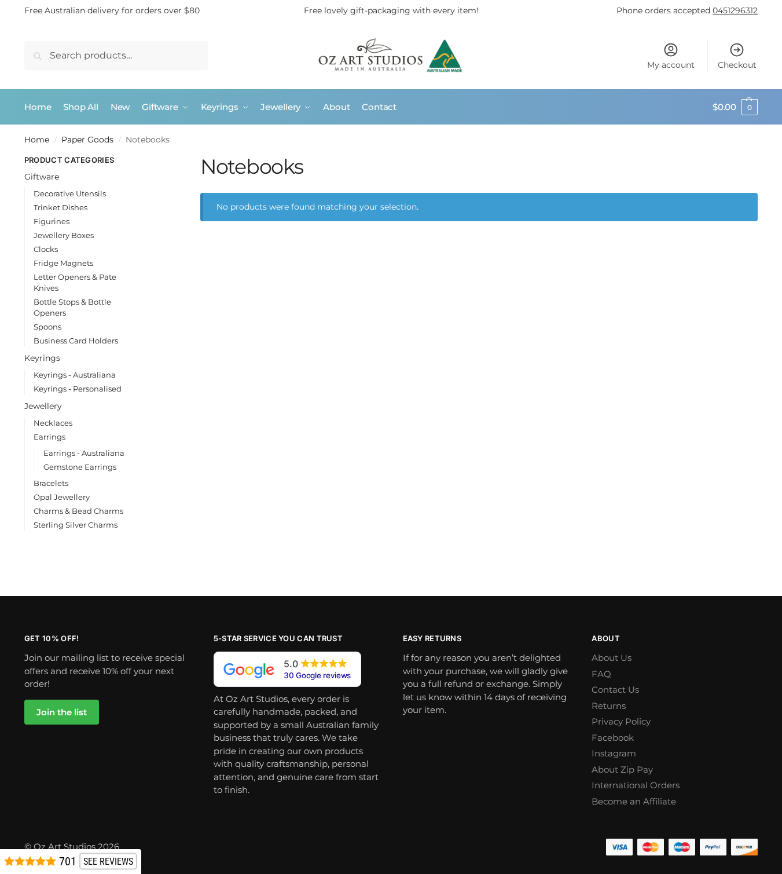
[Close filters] (152, 161)
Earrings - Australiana (83, 453)
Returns (609, 705)
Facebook (613, 737)
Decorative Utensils (70, 193)
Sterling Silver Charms (76, 524)
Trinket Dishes (60, 207)
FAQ (601, 673)
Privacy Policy (621, 721)
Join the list (61, 712)
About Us (612, 657)
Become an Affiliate (634, 801)
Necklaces (53, 422)
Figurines (51, 221)
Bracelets (51, 483)
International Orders (636, 785)
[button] (735, 107)
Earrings (49, 436)
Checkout (737, 65)
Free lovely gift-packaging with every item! (391, 10)
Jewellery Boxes (64, 235)
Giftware (41, 176)
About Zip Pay (622, 769)
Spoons (47, 326)
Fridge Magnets (63, 263)
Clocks (46, 249)
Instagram (614, 753)
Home (36, 139)
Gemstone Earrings (79, 466)
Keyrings (42, 358)
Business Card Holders (76, 340)
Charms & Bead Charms (78, 510)
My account (671, 65)
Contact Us (615, 689)
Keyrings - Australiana (75, 374)
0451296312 (735, 10)
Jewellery (43, 406)
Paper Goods (87, 139)
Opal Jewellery (62, 497)
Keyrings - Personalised (78, 388)
